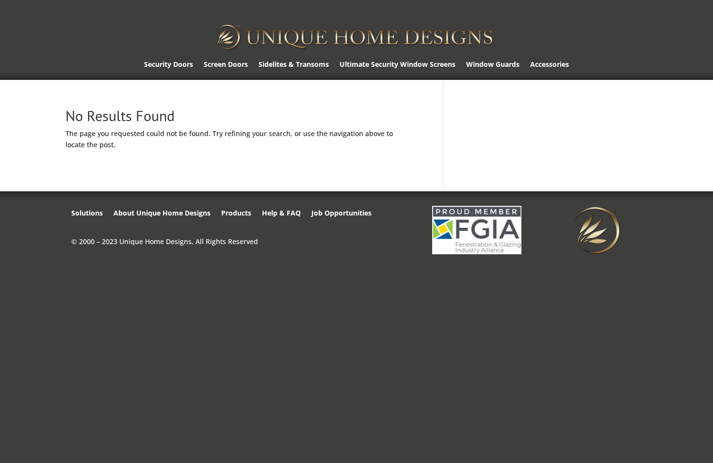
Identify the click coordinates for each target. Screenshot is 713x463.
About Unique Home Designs (162, 213)
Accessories (549, 65)
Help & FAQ (281, 213)
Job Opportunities (341, 213)
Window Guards (492, 65)
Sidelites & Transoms (294, 65)
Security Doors (168, 65)
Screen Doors (226, 65)
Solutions (87, 213)
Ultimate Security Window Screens (397, 65)
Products (236, 213)
